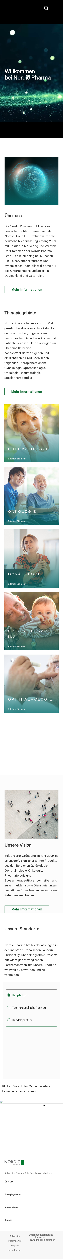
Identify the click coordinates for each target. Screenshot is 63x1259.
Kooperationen (12, 1207)
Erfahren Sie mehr (16, 521)
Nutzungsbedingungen (42, 1240)
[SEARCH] (46, 8)
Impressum (41, 1238)
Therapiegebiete (13, 1195)
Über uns (9, 1182)
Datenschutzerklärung (41, 1235)
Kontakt (8, 1220)
